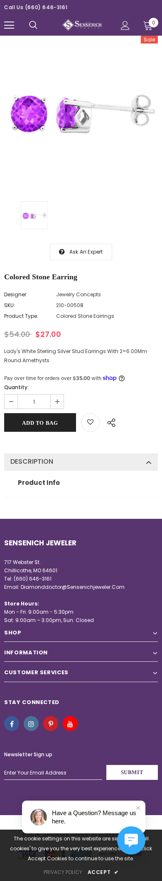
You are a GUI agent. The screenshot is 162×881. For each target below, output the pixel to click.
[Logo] (82, 25)
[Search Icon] (33, 25)
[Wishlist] (90, 422)
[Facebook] (11, 723)
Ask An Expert (86, 251)
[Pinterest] (50, 723)
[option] (81, 112)
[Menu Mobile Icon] (9, 25)
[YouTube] (70, 723)
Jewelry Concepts (78, 294)
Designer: (15, 294)
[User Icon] (125, 25)
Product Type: (21, 315)
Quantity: (16, 387)
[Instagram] (31, 723)
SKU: (9, 305)
